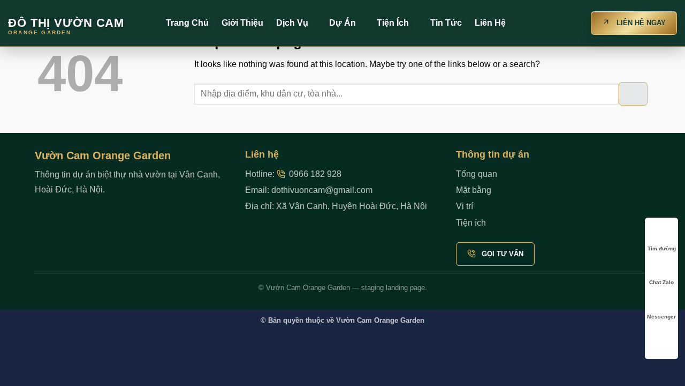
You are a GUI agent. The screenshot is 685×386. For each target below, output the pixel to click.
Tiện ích (393, 22)
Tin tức (446, 22)
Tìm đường (662, 248)
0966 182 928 (315, 174)
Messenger (661, 317)
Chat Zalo (661, 282)
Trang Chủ (187, 22)
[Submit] (633, 94)
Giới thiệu (242, 22)
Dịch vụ (292, 22)
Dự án (342, 22)
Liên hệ (490, 22)
